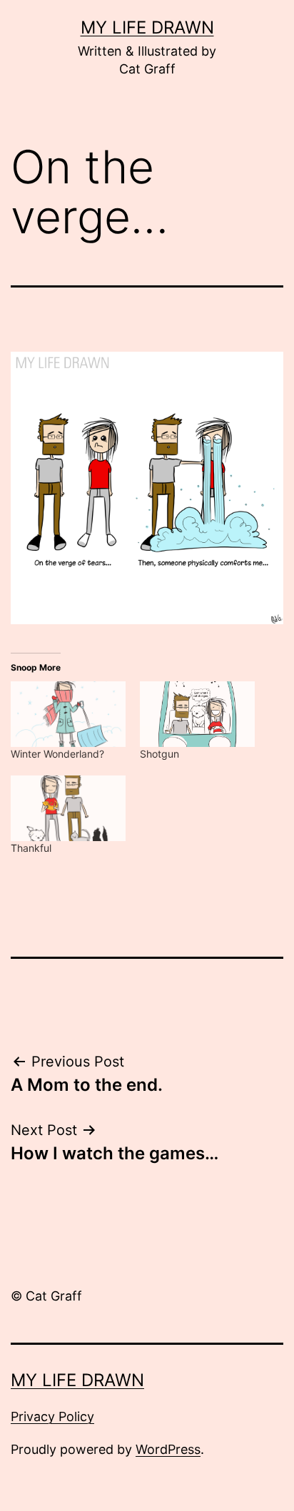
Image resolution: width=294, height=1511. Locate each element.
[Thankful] (68, 808)
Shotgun (159, 754)
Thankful (31, 848)
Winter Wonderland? (57, 754)
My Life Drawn (147, 27)
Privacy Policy (52, 1416)
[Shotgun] (197, 714)
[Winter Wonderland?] (68, 714)
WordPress (168, 1449)
